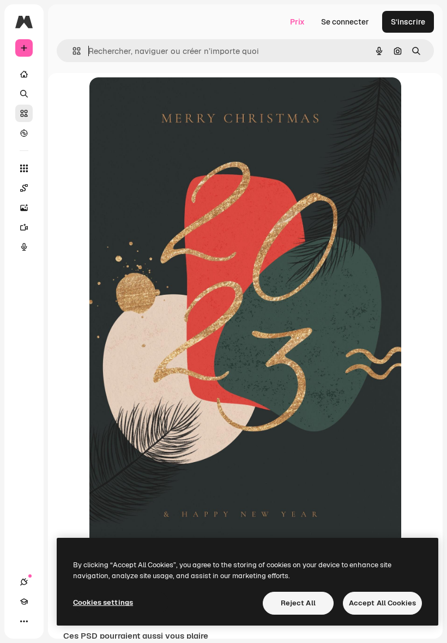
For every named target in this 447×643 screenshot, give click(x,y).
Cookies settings (103, 602)
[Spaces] (24, 188)
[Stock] (24, 113)
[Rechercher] (24, 93)
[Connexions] (24, 582)
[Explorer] (24, 133)
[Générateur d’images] (24, 207)
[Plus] (24, 621)
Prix (297, 22)
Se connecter (345, 22)
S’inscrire (408, 22)
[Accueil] (24, 74)
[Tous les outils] (24, 168)
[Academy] (24, 601)
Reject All (298, 603)
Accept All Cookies (382, 603)
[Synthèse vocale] (24, 247)
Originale (161, 98)
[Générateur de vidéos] (24, 227)
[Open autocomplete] (72, 51)
